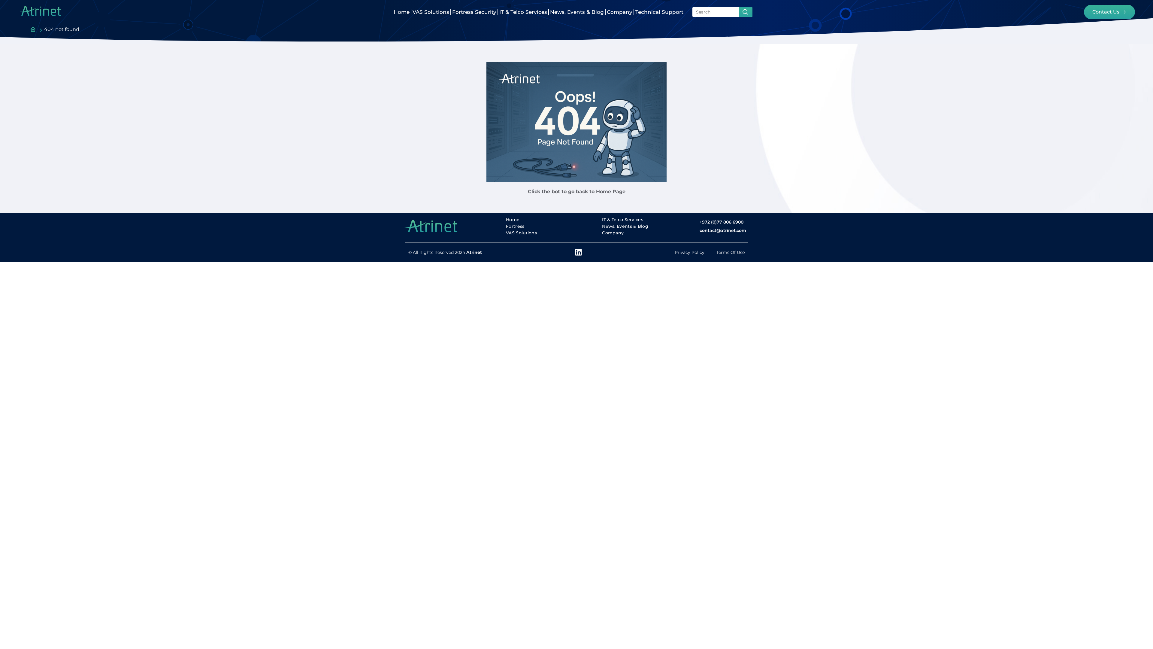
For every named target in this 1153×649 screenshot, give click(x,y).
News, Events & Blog (577, 12)
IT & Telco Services (523, 12)
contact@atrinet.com (723, 230)
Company (619, 12)
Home (402, 12)
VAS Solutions (431, 12)
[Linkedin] (578, 252)
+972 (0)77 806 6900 (721, 222)
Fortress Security (474, 12)
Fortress (515, 226)
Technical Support (659, 12)
